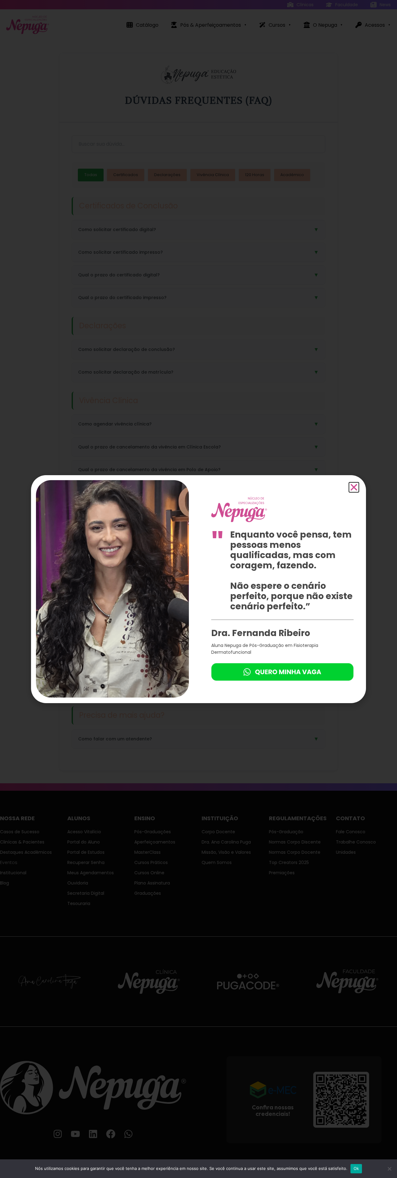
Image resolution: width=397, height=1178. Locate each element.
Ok (356, 1168)
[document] (198, 589)
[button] (354, 487)
